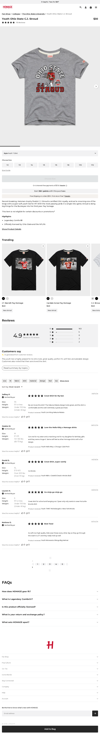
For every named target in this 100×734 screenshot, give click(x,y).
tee (56, 381)
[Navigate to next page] (50, 567)
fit (10, 381)
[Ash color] (7, 298)
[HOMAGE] (7, 7)
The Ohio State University (33, 14)
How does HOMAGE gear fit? (16, 591)
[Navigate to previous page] (50, 561)
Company (5, 687)
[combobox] (12, 387)
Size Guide (6, 170)
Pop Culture (6, 663)
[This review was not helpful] (27, 417)
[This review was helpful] (22, 417)
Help (3, 693)
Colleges (16, 14)
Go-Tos (4, 669)
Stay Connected (8, 681)
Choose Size (50, 179)
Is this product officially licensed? (19, 607)
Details (67, 196)
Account (5, 699)
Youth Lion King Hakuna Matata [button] (52, 412)
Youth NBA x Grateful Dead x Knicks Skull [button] (56, 476)
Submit (95, 713)
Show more (64, 381)
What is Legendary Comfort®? (17, 599)
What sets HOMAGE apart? (15, 622)
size (4, 381)
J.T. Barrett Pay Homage (12, 303)
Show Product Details (11, 229)
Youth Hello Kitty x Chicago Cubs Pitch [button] (55, 447)
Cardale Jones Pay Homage (59, 303)
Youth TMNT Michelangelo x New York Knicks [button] (58, 509)
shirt (24, 381)
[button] (91, 7)
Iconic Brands (7, 675)
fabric (17, 381)
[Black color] (3, 298)
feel (50, 381)
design (42, 381)
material (33, 381)
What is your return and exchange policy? (23, 614)
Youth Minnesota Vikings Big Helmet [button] (54, 540)
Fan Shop (6, 14)
